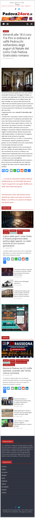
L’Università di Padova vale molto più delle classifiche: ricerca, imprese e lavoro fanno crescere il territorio (22, 293)
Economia (4, 472)
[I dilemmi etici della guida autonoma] (7, 280)
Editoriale (6, 233)
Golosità (4, 490)
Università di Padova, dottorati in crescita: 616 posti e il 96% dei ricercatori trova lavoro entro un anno (23, 272)
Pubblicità (4, 481)
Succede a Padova (21, 362)
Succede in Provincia (9, 365)
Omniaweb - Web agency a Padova (22, 512)
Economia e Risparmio (23, 230)
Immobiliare (5, 487)
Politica (20, 233)
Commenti (12, 230)
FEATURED (13, 233)
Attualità (6, 31)
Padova (4, 484)
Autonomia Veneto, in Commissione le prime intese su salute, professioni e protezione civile (22, 401)
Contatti (4, 492)
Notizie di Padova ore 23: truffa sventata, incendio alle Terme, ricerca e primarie (17, 370)
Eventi (3, 478)
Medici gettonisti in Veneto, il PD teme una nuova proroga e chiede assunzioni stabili (23, 412)
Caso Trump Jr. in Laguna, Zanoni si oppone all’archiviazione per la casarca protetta (23, 423)
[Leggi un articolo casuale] (31, 24)
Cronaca (12, 360)
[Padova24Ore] (4, 24)
